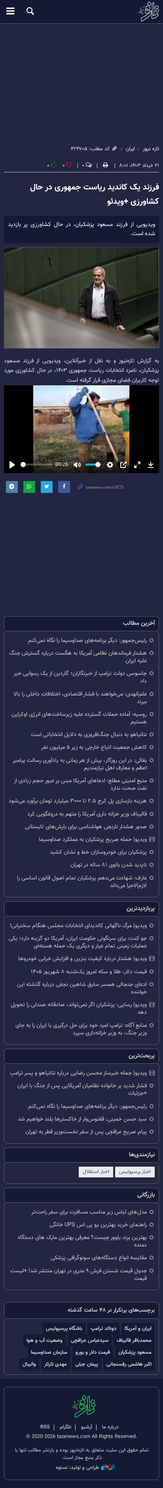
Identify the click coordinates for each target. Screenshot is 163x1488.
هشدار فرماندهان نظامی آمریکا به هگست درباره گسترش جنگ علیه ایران (78, 657)
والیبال (29, 1364)
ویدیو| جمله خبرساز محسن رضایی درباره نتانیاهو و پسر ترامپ (78, 1073)
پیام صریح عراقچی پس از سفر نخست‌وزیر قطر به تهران (86, 1131)
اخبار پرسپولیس (135, 1172)
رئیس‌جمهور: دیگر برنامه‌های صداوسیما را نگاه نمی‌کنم (87, 640)
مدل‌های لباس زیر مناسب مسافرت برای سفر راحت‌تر (89, 1212)
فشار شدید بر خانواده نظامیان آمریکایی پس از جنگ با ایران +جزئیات (82, 1089)
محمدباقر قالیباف (134, 1340)
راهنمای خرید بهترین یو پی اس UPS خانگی (98, 1224)
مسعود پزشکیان (135, 1352)
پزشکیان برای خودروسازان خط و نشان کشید (98, 852)
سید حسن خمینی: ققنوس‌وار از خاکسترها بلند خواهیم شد (82, 1119)
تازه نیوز (81, 11)
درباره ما (110, 1427)
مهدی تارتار (55, 1364)
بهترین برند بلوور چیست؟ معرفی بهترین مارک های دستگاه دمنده (82, 1241)
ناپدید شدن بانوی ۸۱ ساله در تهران (108, 865)
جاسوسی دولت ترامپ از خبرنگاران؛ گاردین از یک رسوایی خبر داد (80, 677)
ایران (130, 149)
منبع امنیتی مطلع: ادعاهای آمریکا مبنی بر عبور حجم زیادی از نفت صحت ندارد (80, 784)
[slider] (36, 464)
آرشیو (86, 1427)
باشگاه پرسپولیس (64, 1328)
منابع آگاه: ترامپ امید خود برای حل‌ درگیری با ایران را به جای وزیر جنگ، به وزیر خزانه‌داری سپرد (81, 1029)
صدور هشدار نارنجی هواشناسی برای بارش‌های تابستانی (86, 826)
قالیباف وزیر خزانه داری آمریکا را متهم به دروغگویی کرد (87, 814)
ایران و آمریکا (138, 1328)
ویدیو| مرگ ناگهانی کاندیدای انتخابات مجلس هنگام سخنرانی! (78, 925)
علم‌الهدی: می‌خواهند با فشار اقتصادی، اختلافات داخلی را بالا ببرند (80, 698)
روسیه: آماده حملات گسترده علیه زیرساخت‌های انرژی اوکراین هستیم (79, 718)
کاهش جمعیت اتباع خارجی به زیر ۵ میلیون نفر (94, 747)
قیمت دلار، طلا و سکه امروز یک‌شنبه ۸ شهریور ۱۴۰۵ (89, 971)
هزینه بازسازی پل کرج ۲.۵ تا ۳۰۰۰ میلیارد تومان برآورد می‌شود (78, 801)
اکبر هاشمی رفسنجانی (129, 1364)
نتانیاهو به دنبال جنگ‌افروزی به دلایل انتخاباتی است (89, 734)
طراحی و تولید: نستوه (77, 1468)
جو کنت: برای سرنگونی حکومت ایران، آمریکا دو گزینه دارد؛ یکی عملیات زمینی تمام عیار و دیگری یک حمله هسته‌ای (78, 942)
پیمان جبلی (86, 1364)
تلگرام (65, 1427)
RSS (45, 1427)
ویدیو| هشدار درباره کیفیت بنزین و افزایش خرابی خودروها (82, 958)
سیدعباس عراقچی (89, 1340)
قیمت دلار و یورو (93, 1352)
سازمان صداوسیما (49, 1352)
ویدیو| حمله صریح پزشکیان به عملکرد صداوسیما (93, 839)
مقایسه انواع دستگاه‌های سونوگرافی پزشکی (99, 1257)
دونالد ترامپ (103, 1328)
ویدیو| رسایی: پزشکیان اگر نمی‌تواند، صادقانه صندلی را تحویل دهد (79, 1008)
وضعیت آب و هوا (45, 1340)
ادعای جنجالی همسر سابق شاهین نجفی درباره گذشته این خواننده (82, 988)
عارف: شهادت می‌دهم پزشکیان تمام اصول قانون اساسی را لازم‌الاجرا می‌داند (82, 881)
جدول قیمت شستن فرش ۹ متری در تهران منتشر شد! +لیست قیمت (78, 1274)
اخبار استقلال (96, 1172)
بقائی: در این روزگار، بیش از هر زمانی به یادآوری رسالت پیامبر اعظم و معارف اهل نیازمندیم (80, 764)
